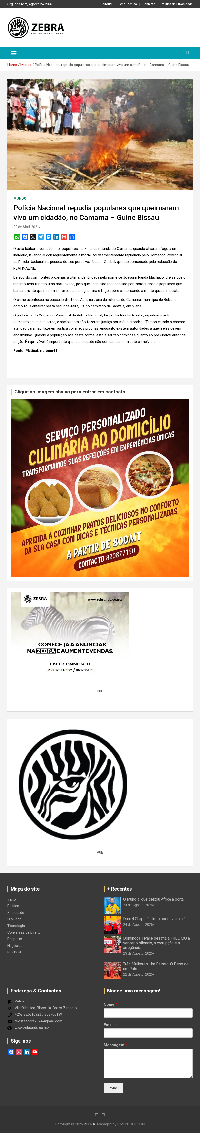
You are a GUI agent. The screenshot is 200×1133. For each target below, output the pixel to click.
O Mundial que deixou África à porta (153, 899)
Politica (13, 906)
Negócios (15, 945)
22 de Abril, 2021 (26, 227)
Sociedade (15, 912)
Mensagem (115, 1045)
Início (11, 899)
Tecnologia (16, 926)
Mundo (19, 198)
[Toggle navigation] (13, 53)
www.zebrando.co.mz (32, 1027)
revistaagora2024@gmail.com (38, 1021)
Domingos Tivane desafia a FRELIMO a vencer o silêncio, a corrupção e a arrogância (156, 943)
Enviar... (113, 1088)
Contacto (148, 4)
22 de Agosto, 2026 (138, 974)
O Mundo (14, 919)
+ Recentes (119, 889)
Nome (110, 1004)
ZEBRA (89, 1124)
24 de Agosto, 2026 (138, 905)
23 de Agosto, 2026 (138, 953)
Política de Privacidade (177, 4)
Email (110, 1025)
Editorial (106, 4)
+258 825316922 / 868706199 (38, 1014)
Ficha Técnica (127, 4)
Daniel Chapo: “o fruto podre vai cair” (154, 918)
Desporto (14, 939)
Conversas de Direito (24, 932)
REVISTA (14, 952)
